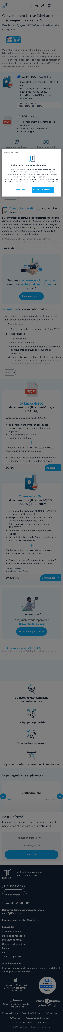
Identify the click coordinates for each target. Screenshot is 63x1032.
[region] (32, 173)
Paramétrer (20, 190)
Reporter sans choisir (12, 152)
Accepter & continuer (42, 190)
